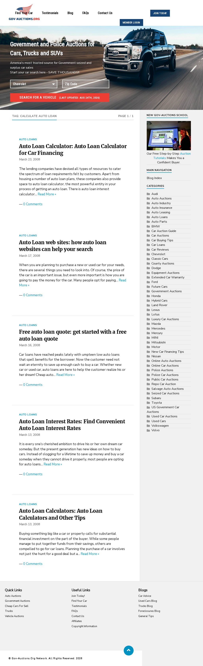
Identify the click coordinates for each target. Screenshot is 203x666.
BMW (155, 226)
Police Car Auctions (165, 375)
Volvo (155, 430)
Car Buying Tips (162, 240)
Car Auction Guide (163, 231)
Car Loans (158, 245)
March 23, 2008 (29, 159)
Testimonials (50, 13)
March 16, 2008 (29, 345)
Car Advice (144, 596)
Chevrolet (158, 254)
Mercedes (158, 328)
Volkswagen (160, 426)
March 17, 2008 (29, 256)
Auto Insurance (161, 208)
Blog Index (154, 178)
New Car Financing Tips (167, 352)
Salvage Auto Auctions (167, 389)
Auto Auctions (161, 198)
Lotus (155, 314)
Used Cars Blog (147, 601)
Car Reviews (160, 249)
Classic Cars (159, 259)
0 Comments (32, 204)
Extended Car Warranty (167, 277)
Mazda (156, 324)
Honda (156, 296)
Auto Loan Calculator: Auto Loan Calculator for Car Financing (72, 149)
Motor (155, 347)
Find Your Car (24, 13)
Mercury (157, 333)
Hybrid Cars (159, 300)
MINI (154, 337)
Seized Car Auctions (165, 393)
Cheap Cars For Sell (16, 606)
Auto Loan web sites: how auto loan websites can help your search (62, 245)
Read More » (47, 194)
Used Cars (158, 421)
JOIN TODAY (160, 13)
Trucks (9, 611)
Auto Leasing (160, 212)
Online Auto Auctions (166, 361)
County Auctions (162, 263)
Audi (154, 194)
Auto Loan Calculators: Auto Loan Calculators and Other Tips (60, 514)
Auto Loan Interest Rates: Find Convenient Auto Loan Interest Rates (72, 424)
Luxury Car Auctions (165, 319)
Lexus (155, 310)
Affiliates (77, 621)
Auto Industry (161, 203)
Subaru (156, 398)
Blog (70, 13)
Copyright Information (84, 626)
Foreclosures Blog (149, 611)
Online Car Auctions (165, 365)
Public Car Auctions (164, 379)
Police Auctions (162, 370)
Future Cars (159, 287)
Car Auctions (160, 235)
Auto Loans (28, 139)
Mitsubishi (158, 342)
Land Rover (159, 305)
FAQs (85, 13)
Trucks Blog (145, 606)
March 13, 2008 (29, 435)
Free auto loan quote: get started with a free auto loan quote (72, 335)
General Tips (146, 616)
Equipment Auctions (165, 273)
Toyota (156, 403)
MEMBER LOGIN (131, 22)
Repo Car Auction (163, 384)
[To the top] (129, 650)
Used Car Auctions (164, 416)
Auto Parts (159, 221)
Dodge (156, 268)
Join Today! (78, 596)
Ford (154, 282)
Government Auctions (166, 291)
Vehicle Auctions (14, 616)
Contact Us (105, 13)
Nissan (156, 356)
